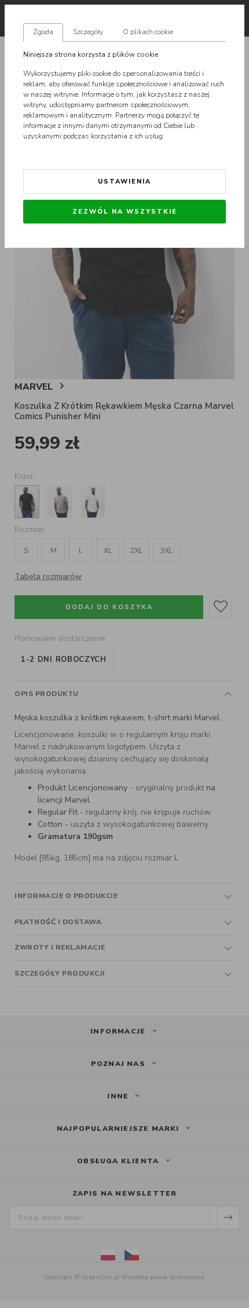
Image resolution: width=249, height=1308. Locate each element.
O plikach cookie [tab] (148, 31)
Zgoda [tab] (43, 31)
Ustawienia (124, 181)
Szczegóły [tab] (88, 31)
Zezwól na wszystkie (124, 211)
